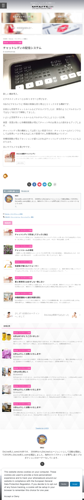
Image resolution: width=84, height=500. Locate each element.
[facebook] (34, 184)
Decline (63, 484)
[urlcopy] (55, 184)
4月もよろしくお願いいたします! (27, 389)
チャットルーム (15, 217)
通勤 (32, 217)
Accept (74, 484)
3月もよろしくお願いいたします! (27, 407)
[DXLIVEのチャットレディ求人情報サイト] (43, 7)
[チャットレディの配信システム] (45, 184)
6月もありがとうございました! (26, 336)
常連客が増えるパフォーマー (27, 266)
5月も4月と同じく (20, 371)
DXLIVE (7, 217)
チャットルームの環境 (24, 250)
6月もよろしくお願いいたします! (27, 353)
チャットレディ (25, 217)
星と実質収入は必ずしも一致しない (29, 281)
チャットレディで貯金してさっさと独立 (31, 234)
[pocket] (39, 184)
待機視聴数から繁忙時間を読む (28, 297)
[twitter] (29, 184)
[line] (50, 184)
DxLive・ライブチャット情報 (14, 214)
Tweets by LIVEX (42, 428)
